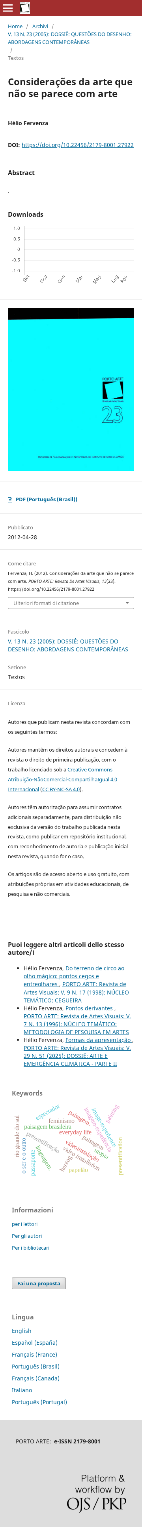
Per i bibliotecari (30, 1247)
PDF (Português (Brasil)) (46, 499)
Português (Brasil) (36, 1366)
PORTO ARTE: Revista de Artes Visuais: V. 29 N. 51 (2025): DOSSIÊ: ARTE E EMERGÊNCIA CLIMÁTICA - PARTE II (77, 1055)
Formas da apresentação (98, 1040)
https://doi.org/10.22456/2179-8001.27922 (78, 145)
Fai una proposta (38, 1283)
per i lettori (24, 1223)
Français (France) (34, 1354)
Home (15, 26)
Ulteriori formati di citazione (46, 603)
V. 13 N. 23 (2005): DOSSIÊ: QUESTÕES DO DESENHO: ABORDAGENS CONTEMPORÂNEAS (70, 38)
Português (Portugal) (39, 1402)
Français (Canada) (36, 1378)
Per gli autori (27, 1235)
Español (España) (35, 1342)
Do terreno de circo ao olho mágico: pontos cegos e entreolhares (74, 976)
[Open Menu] (8, 8)
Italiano (22, 1390)
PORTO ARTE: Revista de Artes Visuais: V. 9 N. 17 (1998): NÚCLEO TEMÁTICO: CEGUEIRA (76, 992)
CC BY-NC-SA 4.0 (61, 789)
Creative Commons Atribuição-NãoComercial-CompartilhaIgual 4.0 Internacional (62, 779)
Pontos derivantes (89, 1008)
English (22, 1330)
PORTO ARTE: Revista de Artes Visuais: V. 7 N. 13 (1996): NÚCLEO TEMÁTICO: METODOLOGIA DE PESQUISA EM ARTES (77, 1024)
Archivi (40, 26)
